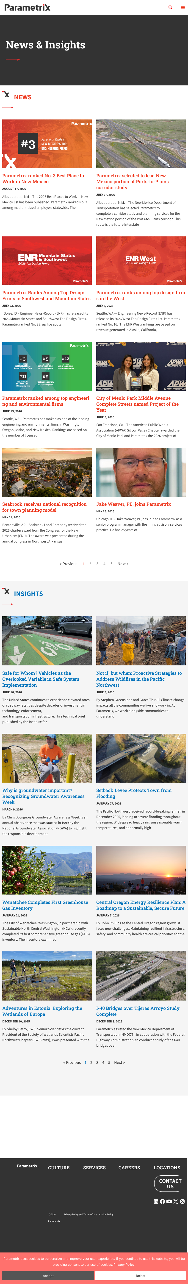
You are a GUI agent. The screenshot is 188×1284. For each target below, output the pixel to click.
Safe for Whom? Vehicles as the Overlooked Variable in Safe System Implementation (40, 679)
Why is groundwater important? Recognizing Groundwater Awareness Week (43, 796)
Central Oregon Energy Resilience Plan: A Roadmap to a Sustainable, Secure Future (141, 905)
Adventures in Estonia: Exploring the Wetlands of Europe (42, 1011)
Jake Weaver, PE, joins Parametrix (133, 504)
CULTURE (59, 1167)
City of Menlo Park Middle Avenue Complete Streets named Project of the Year (137, 404)
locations (167, 1167)
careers (129, 1167)
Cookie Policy (106, 1214)
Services (94, 1167)
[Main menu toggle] (182, 7)
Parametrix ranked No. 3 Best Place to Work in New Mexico (43, 178)
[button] (171, 8)
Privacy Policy (124, 1264)
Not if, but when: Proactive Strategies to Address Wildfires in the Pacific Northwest (139, 679)
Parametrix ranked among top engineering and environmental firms (45, 401)
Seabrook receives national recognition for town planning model (44, 507)
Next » (123, 563)
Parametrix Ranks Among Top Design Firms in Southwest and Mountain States (46, 295)
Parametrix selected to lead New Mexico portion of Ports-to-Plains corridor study (132, 181)
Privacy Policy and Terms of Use (80, 1214)
